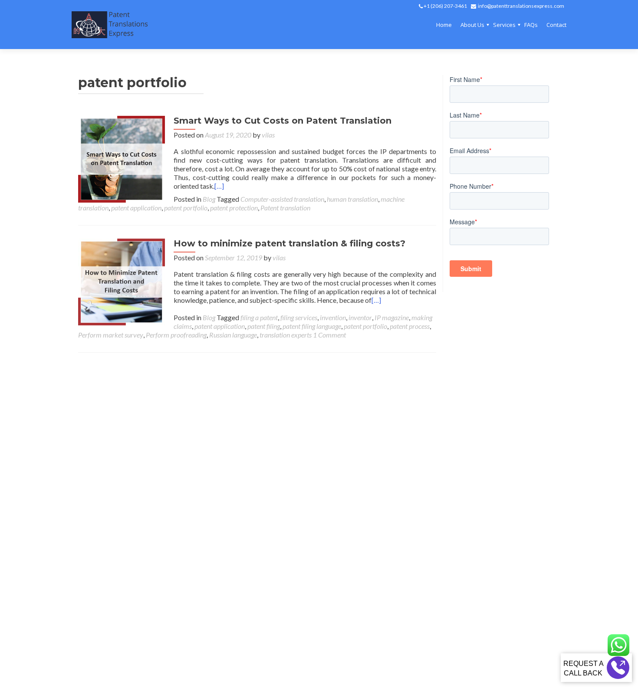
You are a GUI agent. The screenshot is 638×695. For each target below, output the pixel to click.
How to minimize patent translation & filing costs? (289, 243)
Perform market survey (110, 335)
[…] (219, 186)
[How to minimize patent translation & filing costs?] (121, 281)
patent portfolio (185, 207)
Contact (556, 25)
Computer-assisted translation (282, 199)
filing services (298, 317)
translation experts (286, 335)
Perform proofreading (176, 335)
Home (444, 25)
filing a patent (259, 317)
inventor (360, 317)
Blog (209, 199)
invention (333, 317)
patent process (410, 326)
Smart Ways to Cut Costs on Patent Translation (282, 120)
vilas (268, 135)
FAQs (531, 25)
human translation (352, 199)
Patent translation (285, 207)
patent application (136, 207)
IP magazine (392, 317)
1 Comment (329, 335)
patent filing (263, 326)
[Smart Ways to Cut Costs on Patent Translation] (121, 158)
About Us (472, 25)
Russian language (233, 335)
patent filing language (312, 326)
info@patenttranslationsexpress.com (521, 6)
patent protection (234, 207)
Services (504, 25)
